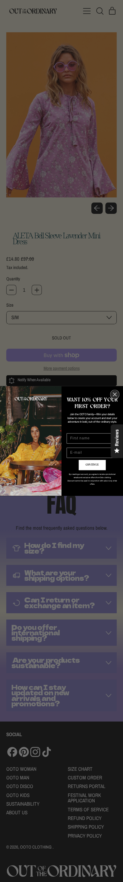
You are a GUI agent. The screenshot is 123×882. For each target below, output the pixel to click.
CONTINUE (92, 465)
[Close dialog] (115, 394)
